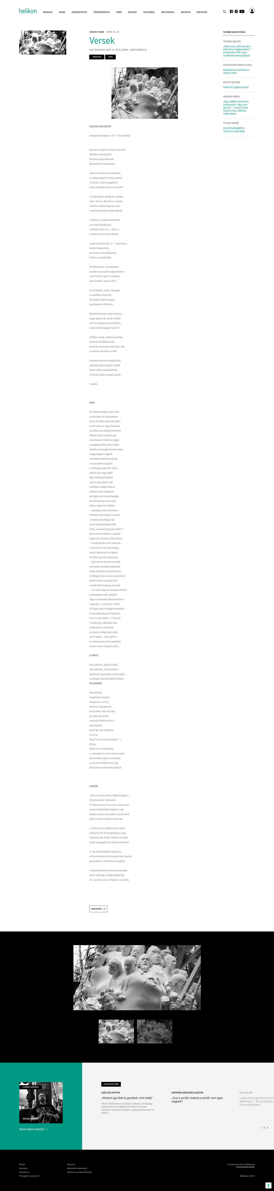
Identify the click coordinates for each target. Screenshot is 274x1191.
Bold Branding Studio (245, 1167)
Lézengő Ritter (79, 12)
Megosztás (96, 908)
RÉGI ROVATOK (167, 12)
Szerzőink (23, 1168)
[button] (47, 12)
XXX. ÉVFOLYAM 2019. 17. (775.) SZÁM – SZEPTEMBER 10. (118, 50)
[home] (27, 10)
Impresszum (24, 1172)
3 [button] (267, 1127)
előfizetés (201, 12)
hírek (119, 12)
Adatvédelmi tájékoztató (77, 1168)
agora (62, 12)
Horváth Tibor (97, 32)
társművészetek (101, 12)
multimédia (149, 12)
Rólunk (22, 1164)
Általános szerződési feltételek (79, 1172)
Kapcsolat (71, 1164)
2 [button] (264, 1127)
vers (110, 57)
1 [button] (260, 1127)
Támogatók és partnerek (29, 1176)
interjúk (132, 12)
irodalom (47, 12)
